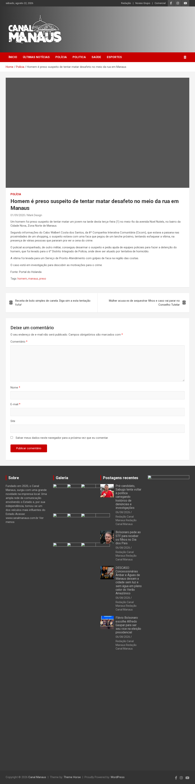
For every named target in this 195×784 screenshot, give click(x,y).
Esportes (114, 57)
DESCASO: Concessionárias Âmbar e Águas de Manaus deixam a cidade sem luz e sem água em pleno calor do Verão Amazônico (129, 580)
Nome (15, 387)
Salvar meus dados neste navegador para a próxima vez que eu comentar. (62, 438)
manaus (33, 278)
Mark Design (34, 215)
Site (12, 421)
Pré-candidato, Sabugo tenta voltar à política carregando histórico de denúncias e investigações (128, 497)
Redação (126, 3)
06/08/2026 (123, 512)
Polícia (61, 57)
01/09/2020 (17, 215)
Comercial (160, 3)
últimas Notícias (36, 57)
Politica (79, 57)
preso (42, 278)
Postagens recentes (120, 478)
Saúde (96, 57)
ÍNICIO (13, 57)
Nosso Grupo (142, 3)
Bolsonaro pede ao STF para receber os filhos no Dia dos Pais (128, 537)
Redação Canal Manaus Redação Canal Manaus (126, 520)
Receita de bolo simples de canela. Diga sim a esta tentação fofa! (52, 302)
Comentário (18, 341)
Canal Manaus (37, 777)
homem (22, 278)
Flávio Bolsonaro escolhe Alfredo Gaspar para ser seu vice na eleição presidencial (128, 625)
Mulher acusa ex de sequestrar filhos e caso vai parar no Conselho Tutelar (144, 302)
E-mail (15, 404)
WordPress (118, 777)
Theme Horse (72, 777)
